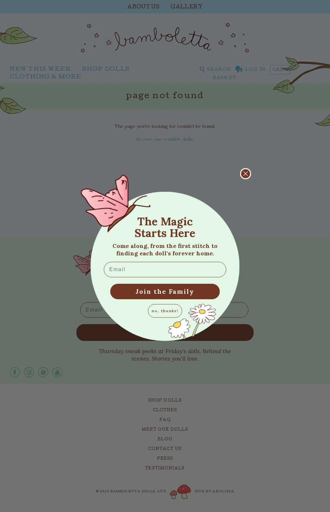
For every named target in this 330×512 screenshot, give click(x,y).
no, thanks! (165, 310)
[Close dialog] (245, 174)
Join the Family (165, 291)
